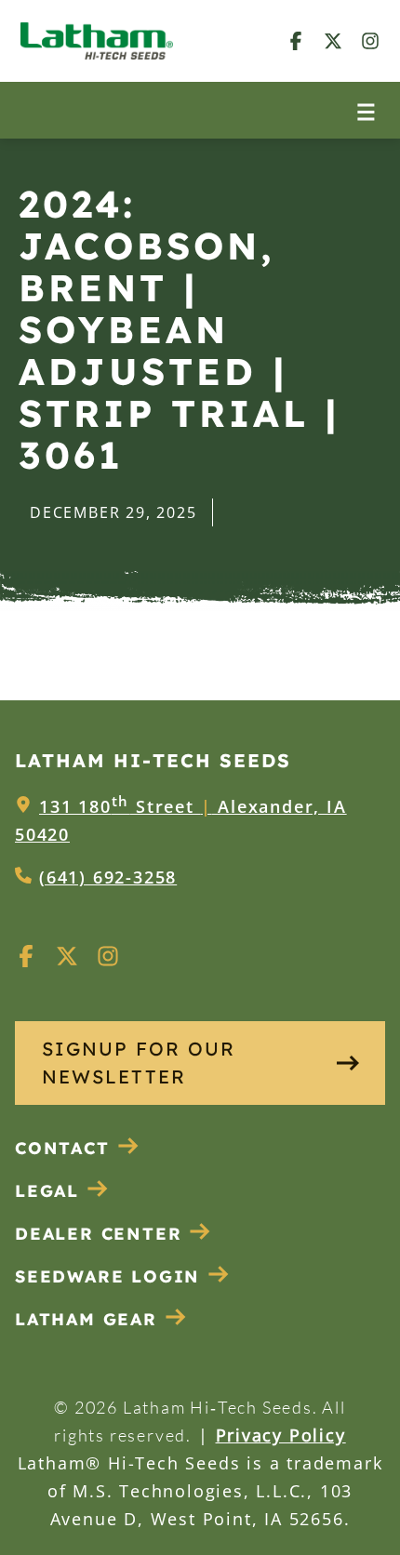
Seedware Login (107, 1276)
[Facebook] (296, 40)
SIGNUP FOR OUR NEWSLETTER (138, 1062)
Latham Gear (86, 1319)
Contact (62, 1148)
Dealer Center (98, 1233)
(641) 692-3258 (108, 877)
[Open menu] (366, 110)
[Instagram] (370, 40)
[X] (333, 40)
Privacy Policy (281, 1435)
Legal (47, 1191)
